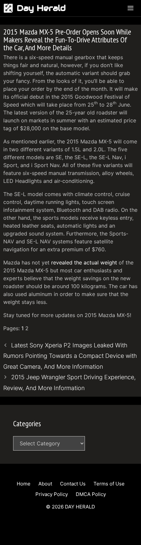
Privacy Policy (51, 494)
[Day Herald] (10, 8)
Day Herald (41, 8)
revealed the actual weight (84, 262)
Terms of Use (109, 484)
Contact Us (73, 484)
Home (23, 484)
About (45, 484)
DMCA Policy (91, 494)
